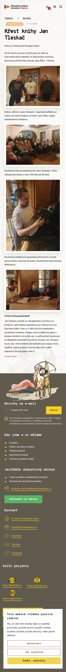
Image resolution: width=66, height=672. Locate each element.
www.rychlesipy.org (37, 585)
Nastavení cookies (18, 455)
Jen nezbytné (34, 652)
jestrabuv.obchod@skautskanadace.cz (31, 488)
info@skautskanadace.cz (24, 527)
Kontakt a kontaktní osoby (25, 518)
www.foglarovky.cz (13, 598)
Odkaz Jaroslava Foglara (21, 446)
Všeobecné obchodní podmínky (25, 481)
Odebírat (54, 410)
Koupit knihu (10, 356)
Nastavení (34, 643)
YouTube (16, 544)
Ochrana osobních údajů (21, 459)
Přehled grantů (17, 451)
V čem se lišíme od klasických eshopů (28, 477)
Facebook (17, 536)
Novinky (27, 18)
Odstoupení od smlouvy (23, 499)
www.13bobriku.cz (12, 585)
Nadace (9, 18)
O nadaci (13, 442)
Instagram (17, 553)
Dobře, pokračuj (34, 660)
